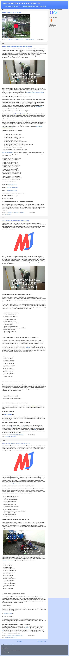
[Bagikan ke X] (40, 39)
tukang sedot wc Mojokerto (17, 483)
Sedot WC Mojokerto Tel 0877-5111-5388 (11, 12)
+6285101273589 (8, 613)
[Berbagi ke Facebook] (41, 39)
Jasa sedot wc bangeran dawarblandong (35, 92)
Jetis (35, 429)
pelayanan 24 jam (31, 405)
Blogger (8, 652)
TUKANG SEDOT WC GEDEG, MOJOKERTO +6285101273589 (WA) (15, 220)
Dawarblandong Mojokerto (21, 113)
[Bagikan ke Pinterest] (43, 39)
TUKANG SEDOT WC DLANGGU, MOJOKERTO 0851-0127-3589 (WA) (16, 443)
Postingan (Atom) (10, 644)
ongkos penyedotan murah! (8, 560)
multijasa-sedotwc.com (12, 190)
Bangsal (27, 627)
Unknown (54, 20)
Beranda (19, 641)
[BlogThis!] (39, 39)
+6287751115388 (8, 414)
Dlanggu (26, 426)
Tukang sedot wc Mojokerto (10, 436)
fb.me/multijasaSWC (12, 184)
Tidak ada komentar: (29, 39)
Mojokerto (28, 347)
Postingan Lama (41, 641)
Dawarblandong (38, 106)
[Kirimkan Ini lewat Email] (37, 39)
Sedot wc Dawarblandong (7, 152)
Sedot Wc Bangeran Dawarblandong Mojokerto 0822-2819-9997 (17, 46)
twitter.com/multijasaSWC (12, 187)
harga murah (43, 262)
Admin (53, 19)
